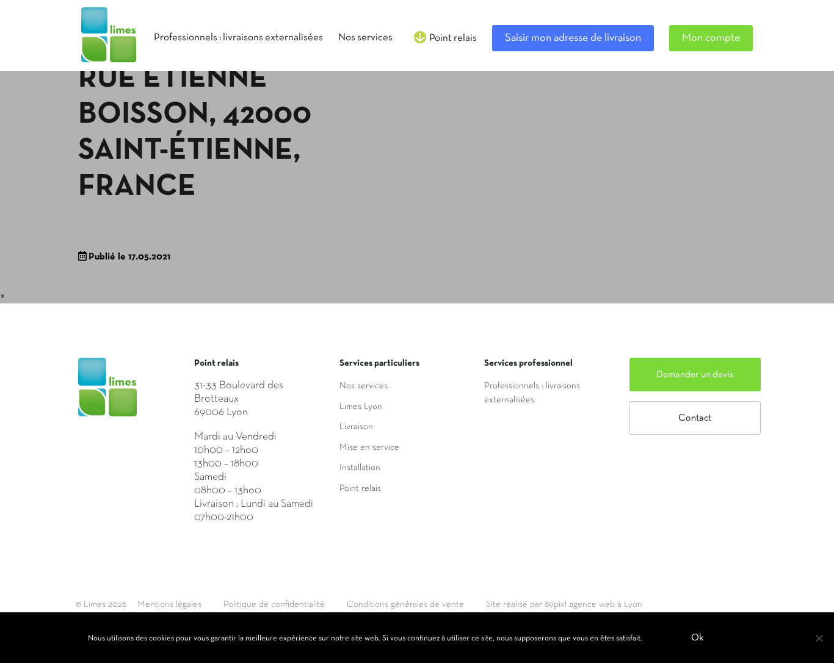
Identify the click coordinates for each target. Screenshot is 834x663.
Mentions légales (169, 604)
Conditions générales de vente (405, 604)
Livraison (356, 426)
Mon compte (711, 38)
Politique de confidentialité (274, 604)
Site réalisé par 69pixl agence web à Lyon (564, 604)
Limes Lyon (360, 406)
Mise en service (369, 447)
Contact (694, 418)
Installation (359, 467)
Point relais (360, 488)
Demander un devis (695, 375)
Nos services (363, 386)
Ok (697, 638)
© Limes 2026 (101, 604)
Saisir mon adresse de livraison (573, 38)
